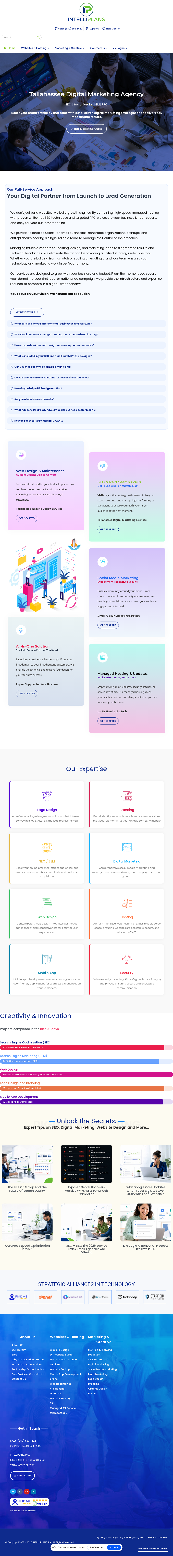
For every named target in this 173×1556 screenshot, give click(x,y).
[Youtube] (27, 1492)
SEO (68, 104)
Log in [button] (121, 48)
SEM (97, 104)
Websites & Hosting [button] (33, 48)
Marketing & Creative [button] (68, 48)
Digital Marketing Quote (86, 129)
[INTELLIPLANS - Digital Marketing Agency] (86, 12)
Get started (27, 518)
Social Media (82, 104)
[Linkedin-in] (33, 1492)
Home (11, 48)
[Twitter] (13, 1492)
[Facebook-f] (20, 1492)
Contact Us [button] (97, 48)
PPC (104, 104)
